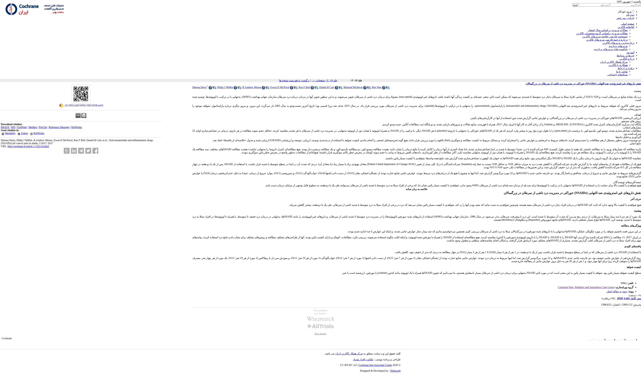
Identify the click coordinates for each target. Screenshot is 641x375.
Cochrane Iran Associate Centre (375, 365)
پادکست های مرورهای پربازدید (611, 49)
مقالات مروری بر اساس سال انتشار (608, 30)
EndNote (22, 127)
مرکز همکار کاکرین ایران (614, 61)
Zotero (24, 133)
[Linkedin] (74, 151)
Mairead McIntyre (353, 87)
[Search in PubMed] (214, 88)
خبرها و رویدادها (625, 55)
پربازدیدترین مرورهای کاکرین (618, 42)
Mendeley (10, 133)
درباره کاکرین (626, 58)
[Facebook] (95, 151)
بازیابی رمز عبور (625, 18)
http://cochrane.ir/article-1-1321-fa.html (28, 146)
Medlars (33, 127)
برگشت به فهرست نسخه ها (294, 80)
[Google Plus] (67, 151)
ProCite (43, 127)
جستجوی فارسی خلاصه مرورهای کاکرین (605, 36)
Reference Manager (59, 127)
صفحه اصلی (627, 23)
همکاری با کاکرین (618, 65)
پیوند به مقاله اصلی (616, 291)
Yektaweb (395, 370)
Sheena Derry (199, 87)
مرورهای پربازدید (618, 46)
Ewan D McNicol (279, 87)
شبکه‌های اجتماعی (617, 74)
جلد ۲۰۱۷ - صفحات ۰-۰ (324, 80)
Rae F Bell (304, 87)
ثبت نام (630, 14)
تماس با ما (622, 71)
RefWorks (76, 127)
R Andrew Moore (251, 87)
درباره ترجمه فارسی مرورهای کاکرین (607, 39)
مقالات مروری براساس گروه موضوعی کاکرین (602, 33)
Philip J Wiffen (225, 87)
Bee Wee (376, 87)
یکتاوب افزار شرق (363, 359)
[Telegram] (81, 151)
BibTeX (5, 127)
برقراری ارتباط (626, 68)
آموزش (630, 52)
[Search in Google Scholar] (210, 88)
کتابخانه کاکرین (626, 27)
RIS (13, 127)
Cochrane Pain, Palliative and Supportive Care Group (586, 287)
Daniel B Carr (326, 87)
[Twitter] (88, 151)
